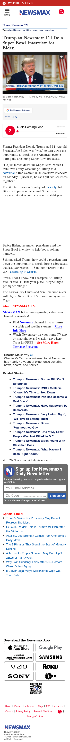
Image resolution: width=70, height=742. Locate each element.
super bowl (38, 30)
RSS (48, 706)
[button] (61, 11)
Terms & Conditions (43, 711)
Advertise (29, 706)
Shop (40, 706)
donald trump (14, 30)
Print (7, 116)
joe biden (27, 30)
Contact (17, 706)
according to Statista (23, 271)
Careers (9, 711)
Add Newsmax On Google (20, 110)
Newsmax (9, 173)
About (8, 706)
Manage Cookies (35, 716)
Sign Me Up (57, 495)
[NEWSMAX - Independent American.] (35, 12)
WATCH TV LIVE (20, 3)
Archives (58, 706)
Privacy (7, 500)
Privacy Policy (23, 711)
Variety (52, 187)
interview (49, 30)
